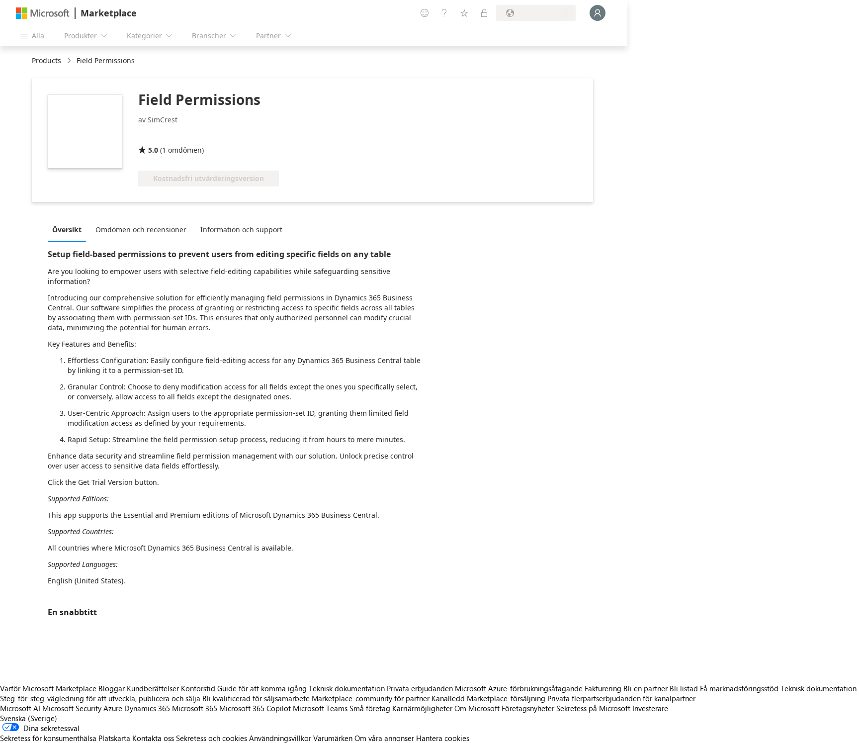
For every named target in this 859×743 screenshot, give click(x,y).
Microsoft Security (71, 708)
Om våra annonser (384, 738)
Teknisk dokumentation (347, 688)
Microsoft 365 (194, 708)
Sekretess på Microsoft (593, 708)
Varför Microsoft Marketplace (48, 688)
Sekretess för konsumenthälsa (48, 738)
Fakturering (603, 688)
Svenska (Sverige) (28, 718)
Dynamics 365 (147, 708)
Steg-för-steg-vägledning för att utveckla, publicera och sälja (100, 698)
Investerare (650, 708)
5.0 (153, 150)
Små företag (369, 708)
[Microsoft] (43, 13)
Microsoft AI (20, 708)
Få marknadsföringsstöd (739, 688)
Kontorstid (198, 688)
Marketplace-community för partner (371, 698)
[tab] (69, 229)
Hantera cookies (442, 738)
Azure (112, 708)
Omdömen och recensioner (140, 229)
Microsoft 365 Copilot (255, 708)
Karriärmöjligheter (422, 708)
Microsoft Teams (320, 708)
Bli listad (684, 688)
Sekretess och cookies (211, 738)
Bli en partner (645, 688)
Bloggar (111, 688)
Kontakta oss (153, 738)
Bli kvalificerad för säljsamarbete (256, 698)
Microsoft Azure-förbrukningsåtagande (520, 688)
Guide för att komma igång (262, 688)
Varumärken (332, 738)
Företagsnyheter (528, 708)
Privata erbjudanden (420, 688)
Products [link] (46, 60)
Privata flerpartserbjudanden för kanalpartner (621, 698)
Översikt (67, 229)
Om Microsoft (477, 708)
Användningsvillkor (280, 738)
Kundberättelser (153, 688)
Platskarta (114, 738)
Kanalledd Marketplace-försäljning (488, 698)
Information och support (241, 229)
